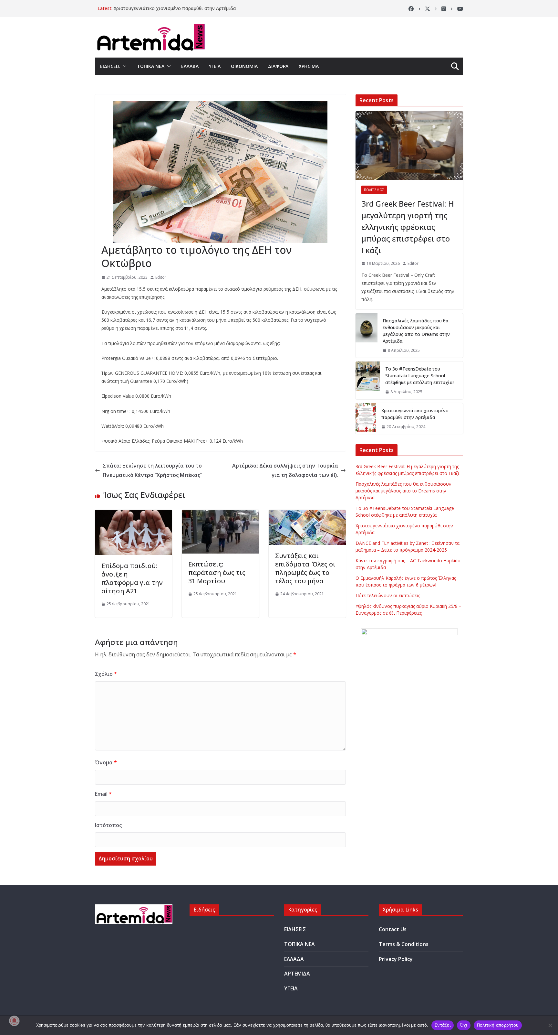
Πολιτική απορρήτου (498, 1025)
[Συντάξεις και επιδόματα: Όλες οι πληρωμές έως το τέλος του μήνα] (307, 514)
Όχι (463, 1025)
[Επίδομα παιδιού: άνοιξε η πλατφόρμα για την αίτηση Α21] (133, 514)
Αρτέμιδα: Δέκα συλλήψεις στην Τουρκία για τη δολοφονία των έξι (285, 470)
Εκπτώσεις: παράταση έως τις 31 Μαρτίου (216, 572)
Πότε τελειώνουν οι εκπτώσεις (388, 595)
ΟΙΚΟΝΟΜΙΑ (244, 66)
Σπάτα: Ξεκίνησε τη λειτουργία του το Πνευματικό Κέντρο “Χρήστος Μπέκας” (152, 470)
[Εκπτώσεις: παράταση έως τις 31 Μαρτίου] (220, 514)
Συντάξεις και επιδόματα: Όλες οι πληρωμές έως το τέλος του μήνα (305, 568)
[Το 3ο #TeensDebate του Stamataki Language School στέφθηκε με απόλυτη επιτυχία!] (368, 380)
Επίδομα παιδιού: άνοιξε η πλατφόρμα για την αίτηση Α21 (132, 578)
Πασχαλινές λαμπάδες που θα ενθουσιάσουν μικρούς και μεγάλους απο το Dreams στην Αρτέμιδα (416, 331)
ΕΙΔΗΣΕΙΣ (110, 66)
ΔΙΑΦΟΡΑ (278, 66)
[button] (123, 66)
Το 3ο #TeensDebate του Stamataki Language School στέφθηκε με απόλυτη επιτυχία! (419, 375)
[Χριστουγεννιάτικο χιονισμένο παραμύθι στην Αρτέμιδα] (366, 418)
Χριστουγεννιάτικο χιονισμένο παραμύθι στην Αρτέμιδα (175, 8)
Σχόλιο (106, 673)
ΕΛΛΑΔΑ (190, 66)
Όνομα (106, 762)
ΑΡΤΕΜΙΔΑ (297, 973)
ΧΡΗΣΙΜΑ (309, 66)
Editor (160, 277)
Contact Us (393, 929)
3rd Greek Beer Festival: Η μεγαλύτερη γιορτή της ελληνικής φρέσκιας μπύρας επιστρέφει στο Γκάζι (407, 226)
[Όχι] (550, 1025)
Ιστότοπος (108, 825)
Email (103, 793)
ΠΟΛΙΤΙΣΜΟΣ (374, 190)
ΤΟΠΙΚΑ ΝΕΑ (150, 66)
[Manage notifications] (14, 1021)
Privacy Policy (396, 959)
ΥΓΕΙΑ (215, 66)
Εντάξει (442, 1025)
